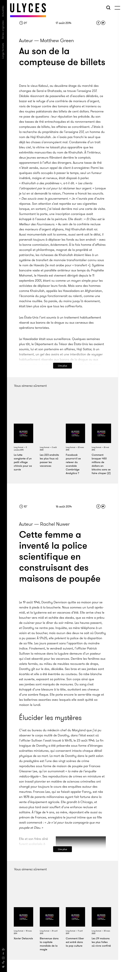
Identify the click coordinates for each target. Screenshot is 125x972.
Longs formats (3, 51)
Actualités (3, 11)
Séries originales (3, 29)
